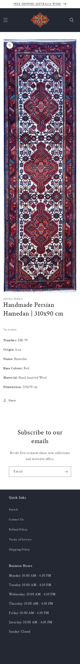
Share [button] (12, 400)
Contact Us (16, 520)
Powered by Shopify (52, 660)
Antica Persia (33, 660)
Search (13, 510)
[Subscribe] (66, 471)
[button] (5, 20)
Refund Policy (18, 530)
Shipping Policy (19, 550)
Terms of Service (20, 540)
